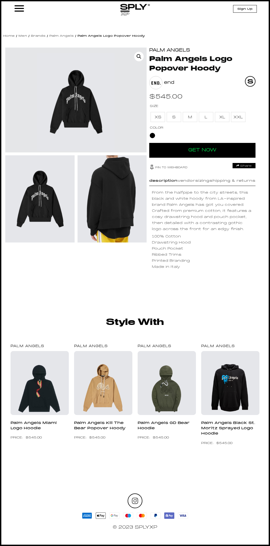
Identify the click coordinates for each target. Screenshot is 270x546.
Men (22, 36)
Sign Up (245, 9)
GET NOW (202, 150)
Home (9, 36)
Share (245, 165)
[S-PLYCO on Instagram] (135, 500)
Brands (38, 36)
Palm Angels (61, 36)
